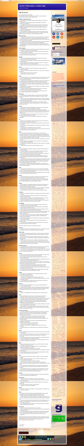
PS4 (60, 265)
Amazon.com (57, 92)
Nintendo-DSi (59, 246)
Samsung (62, 270)
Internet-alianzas (62, 175)
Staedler (59, 286)
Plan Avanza (54, 260)
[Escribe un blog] (20, 425)
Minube (57, 236)
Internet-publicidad (58, 190)
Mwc (64, 241)
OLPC (64, 250)
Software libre (63, 278)
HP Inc (57, 165)
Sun (55, 287)
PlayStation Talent (55, 261)
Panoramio (56, 257)
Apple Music (60, 95)
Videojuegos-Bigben (58, 358)
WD (58, 382)
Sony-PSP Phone (60, 284)
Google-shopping (54, 160)
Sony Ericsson (54, 280)
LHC (58, 203)
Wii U (62, 383)
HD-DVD (63, 163)
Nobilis (54, 247)
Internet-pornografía (59, 189)
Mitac (60, 236)
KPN (55, 201)
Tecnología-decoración (62, 302)
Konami (61, 200)
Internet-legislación (61, 185)
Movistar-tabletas (58, 240)
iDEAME (64, 169)
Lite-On (58, 204)
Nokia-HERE (63, 247)
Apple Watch (61, 96)
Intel (56, 172)
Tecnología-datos (55, 302)
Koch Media (56, 200)
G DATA (63, 145)
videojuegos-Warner (58, 378)
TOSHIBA (54, 341)
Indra (62, 170)
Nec (64, 242)
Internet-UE (63, 192)
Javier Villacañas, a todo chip (32, 6)
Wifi (57, 383)
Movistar (53, 239)
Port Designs (57, 262)
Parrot (60, 257)
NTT (54, 250)
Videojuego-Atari (54, 348)
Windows (61, 384)
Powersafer (63, 262)
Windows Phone (62, 385)
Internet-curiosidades (55, 180)
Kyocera (57, 201)
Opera (64, 251)
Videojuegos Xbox (62, 353)
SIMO (61, 276)
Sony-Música (57, 282)
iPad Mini (58, 195)
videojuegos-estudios (55, 362)
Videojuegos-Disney (57, 361)
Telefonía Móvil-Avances (61, 326)
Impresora (57, 170)
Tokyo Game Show (58, 340)
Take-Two (55, 289)
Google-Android (63, 152)
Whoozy (53, 383)
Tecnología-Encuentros (62, 304)
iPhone (61, 195)
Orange (53, 253)
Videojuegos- (54, 354)
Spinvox (57, 286)
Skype (53, 277)
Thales (63, 338)
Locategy (61, 204)
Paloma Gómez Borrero (58, 256)
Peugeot (59, 258)
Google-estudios (63, 156)
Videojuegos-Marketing (58, 367)
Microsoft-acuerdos (55, 215)
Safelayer (64, 269)
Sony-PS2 (61, 283)
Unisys (57, 346)
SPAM (53, 286)
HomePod (63, 164)
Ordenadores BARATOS (56, 254)
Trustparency (58, 343)
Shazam (58, 275)
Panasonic (63, 256)
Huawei (64, 168)
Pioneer (56, 259)
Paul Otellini (63, 257)
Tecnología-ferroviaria (55, 307)
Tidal (64, 339)
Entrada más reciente (23, 429)
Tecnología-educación (55, 304)
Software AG (59, 278)
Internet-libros (54, 186)
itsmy (63, 196)
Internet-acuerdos (57, 175)
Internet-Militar (63, 186)
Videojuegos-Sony (62, 374)
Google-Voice (57, 161)
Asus (61, 104)
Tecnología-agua (54, 292)
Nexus (56, 243)
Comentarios (55, 55)
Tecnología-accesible (55, 291)
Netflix (54, 243)
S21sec (58, 269)
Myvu (56, 242)
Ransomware (57, 266)
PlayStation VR (61, 261)
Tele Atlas (63, 324)
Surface (60, 287)
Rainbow (53, 266)
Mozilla (53, 241)
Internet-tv (59, 192)
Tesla (61, 338)
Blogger (52, 442)
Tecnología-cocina (54, 300)
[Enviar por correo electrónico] (19, 425)
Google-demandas (59, 155)
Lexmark (59, 202)
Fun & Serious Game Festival (56, 144)
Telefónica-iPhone (62, 335)
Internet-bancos (54, 178)
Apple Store (53, 96)
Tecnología (63, 290)
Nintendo (56, 244)
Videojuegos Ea (62, 352)
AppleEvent (63, 102)
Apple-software (54, 101)
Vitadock (55, 379)
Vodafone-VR (63, 381)
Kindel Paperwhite (58, 199)
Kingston (64, 199)
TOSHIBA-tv (57, 342)
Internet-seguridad (62, 191)
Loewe (64, 204)
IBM (62, 169)
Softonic (56, 278)
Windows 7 (54, 385)
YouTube (53, 394)
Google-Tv (53, 161)
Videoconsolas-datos (62, 346)
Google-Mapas (56, 158)
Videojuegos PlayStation (56, 353)
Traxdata (64, 342)
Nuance (57, 250)
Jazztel (61, 197)
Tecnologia (60, 290)
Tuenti (61, 343)
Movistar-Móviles (58, 239)
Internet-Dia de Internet (58, 182)
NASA (60, 242)
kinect (61, 199)
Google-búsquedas (54, 153)
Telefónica (63, 333)
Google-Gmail (54, 157)
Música (62, 241)
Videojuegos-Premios (55, 372)
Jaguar (55, 197)
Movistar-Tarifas (62, 240)
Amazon (53, 92)
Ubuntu (56, 345)
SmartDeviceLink (57, 277)
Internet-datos (62, 180)
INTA (64, 171)
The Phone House (60, 339)
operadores (53, 252)
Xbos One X (61, 387)
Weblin (61, 382)
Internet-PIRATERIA (62, 188)
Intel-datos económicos (60, 173)
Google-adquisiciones (55, 152)
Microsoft (59, 212)
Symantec (53, 288)
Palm (54, 256)
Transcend (60, 342)
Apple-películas (59, 100)
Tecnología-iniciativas (55, 309)
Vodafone (63, 379)
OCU (61, 250)
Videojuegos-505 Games (56, 355)
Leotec (57, 202)
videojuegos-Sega (55, 374)
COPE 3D (55, 124)
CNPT (61, 120)
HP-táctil (64, 166)
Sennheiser (61, 274)
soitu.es (58, 279)
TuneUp (64, 343)
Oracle (64, 252)
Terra (59, 338)
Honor (53, 165)
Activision (63, 88)
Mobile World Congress (61, 237)
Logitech (53, 205)
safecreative (60, 269)
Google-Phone (59, 159)
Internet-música (59, 187)
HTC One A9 (60, 167)
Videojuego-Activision (56, 347)
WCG (56, 382)
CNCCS (53, 120)
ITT (64, 196)
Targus (61, 289)
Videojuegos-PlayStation (62, 371)
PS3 (62, 264)
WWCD (59, 387)
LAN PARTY (61, 201)
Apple (56, 95)
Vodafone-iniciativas (56, 380)
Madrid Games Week (58, 206)
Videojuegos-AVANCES (61, 356)
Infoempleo (54, 171)
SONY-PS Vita (57, 283)
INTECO (53, 172)
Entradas (54, 53)
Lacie (59, 201)
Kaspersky (53, 199)
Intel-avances (63, 172)
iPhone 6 (64, 195)
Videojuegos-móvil (54, 369)
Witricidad (53, 386)
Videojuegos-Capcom (61, 359)
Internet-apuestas (55, 176)
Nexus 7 (61, 243)
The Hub (56, 339)
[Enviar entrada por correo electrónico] (20, 424)
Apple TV (57, 96)
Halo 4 (55, 163)
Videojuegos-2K (62, 354)
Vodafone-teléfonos (55, 381)
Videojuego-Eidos (57, 350)
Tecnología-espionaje (55, 306)
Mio (58, 236)
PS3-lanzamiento (57, 265)
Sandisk (57, 273)
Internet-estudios (55, 184)
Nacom (58, 242)
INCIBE (60, 170)
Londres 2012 (59, 205)
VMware (58, 379)
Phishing (63, 258)
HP (55, 165)
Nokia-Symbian (58, 249)
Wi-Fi (55, 383)
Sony (64, 279)
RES (60, 267)
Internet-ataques (60, 176)
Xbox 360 (54, 388)
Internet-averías (63, 177)
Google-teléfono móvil (61, 160)
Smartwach (53, 278)
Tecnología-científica (55, 299)
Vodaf (60, 379)
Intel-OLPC (56, 174)
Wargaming (53, 382)
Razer (60, 266)
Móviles (59, 238)
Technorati (55, 290)
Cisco (56, 118)
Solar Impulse (61, 279)
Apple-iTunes (56, 99)
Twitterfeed (59, 344)
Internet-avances (57, 177)
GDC (53, 148)
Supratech (57, 287)
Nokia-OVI (53, 249)
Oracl (62, 252)
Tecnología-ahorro (62, 292)
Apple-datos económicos (59, 97)
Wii (58, 383)
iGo (55, 170)
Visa (52, 379)
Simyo (63, 276)
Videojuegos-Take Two (56, 375)
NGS (64, 243)
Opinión (57, 252)
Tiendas (53, 340)
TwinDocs (53, 344)
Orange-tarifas (57, 253)
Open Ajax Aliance (57, 251)
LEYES (62, 202)
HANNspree (57, 163)
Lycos (64, 205)
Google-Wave (61, 161)
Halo (53, 163)
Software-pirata (54, 279)
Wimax (58, 384)
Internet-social (54, 192)
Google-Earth (58, 156)
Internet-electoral (63, 183)
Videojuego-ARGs (62, 347)
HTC (53, 167)
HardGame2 (60, 163)
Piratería (59, 259)
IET (52, 170)
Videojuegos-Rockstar (62, 373)
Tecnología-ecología (62, 303)
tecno (57, 290)
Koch (53, 200)
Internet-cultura (62, 179)
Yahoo (62, 392)
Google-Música (61, 158)
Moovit (53, 238)
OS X (57, 255)
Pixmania (64, 259)
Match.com (53, 209)
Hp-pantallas (57, 166)
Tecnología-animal (54, 293)
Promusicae (54, 264)
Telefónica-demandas (62, 334)
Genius (60, 148)
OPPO (59, 252)
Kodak (59, 200)
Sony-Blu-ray (58, 281)
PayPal (53, 258)
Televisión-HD (63, 337)
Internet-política (54, 189)
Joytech (64, 198)
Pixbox (61, 259)
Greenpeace (54, 162)
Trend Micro (54, 343)
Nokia (56, 247)
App (64, 93)
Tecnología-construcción (55, 301)
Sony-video (59, 285)
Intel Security (59, 172)
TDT (62, 289)
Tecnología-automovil (55, 294)
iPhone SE (60, 196)
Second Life (54, 274)
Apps (64, 103)
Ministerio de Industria (56, 235)
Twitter (57, 344)
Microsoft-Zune (54, 233)
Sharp (55, 275)
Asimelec (58, 104)
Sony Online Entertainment (61, 280)
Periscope (55, 258)
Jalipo (59, 197)
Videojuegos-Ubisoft (57, 376)
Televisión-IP (54, 338)
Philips (61, 258)
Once (53, 251)
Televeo (60, 337)
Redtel (58, 267)
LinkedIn (61, 203)
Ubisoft (53, 345)
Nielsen (53, 244)
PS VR (60, 264)
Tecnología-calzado (58, 297)
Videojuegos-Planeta (55, 371)
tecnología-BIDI (58, 296)
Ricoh (61, 268)
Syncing (62, 288)
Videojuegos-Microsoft (61, 368)
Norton (53, 250)
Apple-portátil (63, 100)
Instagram (62, 171)
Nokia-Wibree (63, 249)
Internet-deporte (60, 181)
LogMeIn (56, 205)
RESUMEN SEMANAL (56, 268)
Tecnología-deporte (54, 303)
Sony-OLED (61, 282)
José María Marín (58, 198)
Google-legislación (59, 157)
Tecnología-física (63, 307)
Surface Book (63, 287)
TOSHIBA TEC (59, 341)
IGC (54, 170)
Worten (53, 387)
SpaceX (64, 285)
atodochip (53, 105)
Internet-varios (59, 193)
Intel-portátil (60, 174)
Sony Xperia (54, 281)
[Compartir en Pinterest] (23, 425)
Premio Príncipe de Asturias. (57, 263)
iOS (54, 195)
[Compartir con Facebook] (22, 425)
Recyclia (53, 267)
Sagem (53, 270)
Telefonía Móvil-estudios (61, 328)
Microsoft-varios (58, 231)
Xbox (64, 387)
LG (63, 202)
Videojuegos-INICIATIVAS (61, 364)
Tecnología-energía (55, 305)
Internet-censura (59, 178)
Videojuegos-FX (58, 363)
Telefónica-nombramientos (55, 336)
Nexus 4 (59, 243)
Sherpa (61, 275)
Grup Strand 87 (58, 162)
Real (61, 266)
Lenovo (55, 202)
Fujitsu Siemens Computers (61, 143)
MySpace (53, 242)
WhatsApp (63, 382)
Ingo (59, 171)
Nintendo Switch (57, 245)
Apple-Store (63, 101)
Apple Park (63, 95)
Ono (54, 251)
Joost (55, 198)
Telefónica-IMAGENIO (55, 335)
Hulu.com (53, 169)
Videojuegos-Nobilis (62, 370)
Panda (53, 257)
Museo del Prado (57, 241)
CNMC (56, 120)
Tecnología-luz (63, 312)
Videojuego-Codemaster (61, 348)
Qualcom (63, 265)
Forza (64, 142)
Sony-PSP (55, 284)
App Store (53, 95)
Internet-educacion (57, 183)
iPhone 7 (57, 196)
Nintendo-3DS (63, 245)
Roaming (53, 269)
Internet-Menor (58, 186)
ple (64, 261)
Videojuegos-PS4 (55, 373)
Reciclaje (64, 266)
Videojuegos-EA (62, 361)
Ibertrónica (59, 169)
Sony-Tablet (56, 285)
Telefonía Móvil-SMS (58, 330)
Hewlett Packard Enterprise (56, 164)
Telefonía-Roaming (58, 333)
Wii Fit (60, 383)
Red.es (56, 267)
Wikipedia (55, 384)
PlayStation (63, 260)
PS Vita (57, 264)
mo (64, 236)
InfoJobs (58, 171)
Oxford (61, 255)
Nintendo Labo (60, 244)
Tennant (57, 338)
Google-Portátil (63, 159)
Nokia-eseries (59, 247)
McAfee (61, 209)
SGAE (53, 275)
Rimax (64, 268)
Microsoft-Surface (55, 230)
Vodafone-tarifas (62, 380)
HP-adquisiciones (61, 165)
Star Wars (62, 286)
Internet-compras (56, 179)
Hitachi (61, 164)
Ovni (59, 255)
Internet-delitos (54, 181)
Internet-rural (57, 191)
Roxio (56, 269)
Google (53, 150)
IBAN (57, 169)
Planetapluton (59, 260)
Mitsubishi (62, 236)
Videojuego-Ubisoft (61, 351)
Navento (62, 242)
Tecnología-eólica (62, 305)
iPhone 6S (53, 196)
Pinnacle (53, 259)
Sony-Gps (61, 281)
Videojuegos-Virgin (57, 377)
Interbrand (63, 174)
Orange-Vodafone (62, 253)
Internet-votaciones (57, 194)
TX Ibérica (63, 344)
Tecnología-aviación (58, 295)
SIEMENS (58, 276)
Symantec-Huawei (58, 288)
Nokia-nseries (63, 248)
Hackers (64, 162)
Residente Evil (63, 267)
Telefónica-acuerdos (55, 334)
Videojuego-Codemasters (56, 349)
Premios (64, 263)
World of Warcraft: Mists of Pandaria (60, 386)
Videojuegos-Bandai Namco (56, 357)
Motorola (56, 238)
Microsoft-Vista (56, 232)
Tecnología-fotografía (55, 308)
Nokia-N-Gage (59, 248)
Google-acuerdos (62, 151)
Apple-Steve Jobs (59, 101)
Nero (53, 243)
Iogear (53, 195)
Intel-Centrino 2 (54, 173)
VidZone (62, 378)
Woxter (55, 387)
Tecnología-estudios (62, 306)
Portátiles (60, 262)
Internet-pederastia (56, 188)
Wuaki (57, 387)
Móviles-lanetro (63, 238)
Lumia (62, 205)
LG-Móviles (55, 203)
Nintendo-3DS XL (54, 246)
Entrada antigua (46, 429)
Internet (53, 175)
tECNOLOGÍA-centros (62, 298)
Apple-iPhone (60, 98)
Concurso (61, 122)
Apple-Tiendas (54, 102)
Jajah (57, 197)
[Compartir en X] (21, 425)
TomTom (63, 340)
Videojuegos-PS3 (62, 372)
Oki (62, 250)
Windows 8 (58, 385)
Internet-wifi (63, 194)
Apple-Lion (61, 99)
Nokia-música (54, 248)
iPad (56, 195)
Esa (59, 132)
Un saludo (58, 345)
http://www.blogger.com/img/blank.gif (57, 168)
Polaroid (53, 262)
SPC (55, 286)
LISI (56, 204)
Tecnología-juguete (59, 310)
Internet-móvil (54, 187)
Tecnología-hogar (62, 308)
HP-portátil (60, 166)
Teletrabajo (56, 337)
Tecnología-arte (63, 293)
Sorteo (62, 285)
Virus (64, 378)
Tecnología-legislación (58, 311)
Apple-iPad (55, 98)
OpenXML (61, 251)
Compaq (64, 121)
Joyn (62, 198)
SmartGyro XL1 (62, 277)
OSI (58, 255)
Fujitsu (55, 143)
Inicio (36, 429)
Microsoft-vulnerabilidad (61, 232)
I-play (56, 169)
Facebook (54, 140)
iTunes (53, 197)
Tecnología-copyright (62, 301)
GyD (61, 162)
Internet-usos (54, 193)
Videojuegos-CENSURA (55, 360)
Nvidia (59, 250)
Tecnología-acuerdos (62, 291)
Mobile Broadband (54, 237)
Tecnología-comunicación (61, 300)
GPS (64, 161)
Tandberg (58, 289)
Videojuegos (54, 352)
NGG (63, 243)
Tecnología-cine (63, 299)
